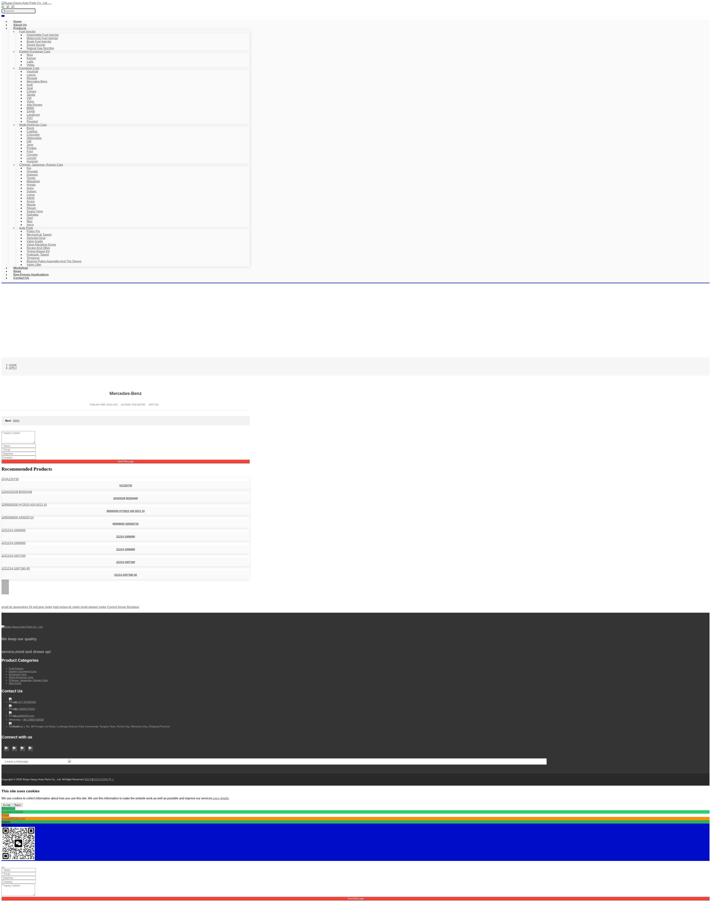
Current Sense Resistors (123, 607)
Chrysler (32, 154)
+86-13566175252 (24, 708)
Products (19, 28)
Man (29, 221)
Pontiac (32, 148)
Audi (30, 84)
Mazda (31, 204)
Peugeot (32, 121)
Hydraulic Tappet (38, 254)
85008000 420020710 (125, 523)
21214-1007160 (125, 562)
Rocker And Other (38, 248)
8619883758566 (12, 811)
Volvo (30, 101)
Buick (30, 128)
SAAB (31, 111)
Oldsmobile (34, 138)
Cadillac (32, 131)
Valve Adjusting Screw (41, 244)
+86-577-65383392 (24, 702)
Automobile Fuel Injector (43, 34)
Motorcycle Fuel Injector (42, 38)
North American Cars (33, 124)
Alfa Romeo (34, 104)
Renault (32, 78)
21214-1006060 (125, 536)
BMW (30, 108)
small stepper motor (93, 607)
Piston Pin (33, 231)
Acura (30, 201)
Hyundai (32, 171)
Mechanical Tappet (39, 234)
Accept (7, 805)
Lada (30, 61)
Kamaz (31, 58)
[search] (3, 16)
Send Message (126, 461)
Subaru (31, 191)
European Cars (29, 68)
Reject (17, 805)
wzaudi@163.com (23, 715)
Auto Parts (26, 228)
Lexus (31, 194)
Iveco (30, 224)
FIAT (30, 118)
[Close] (2, 867)
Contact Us (21, 278)
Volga (30, 64)
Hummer (32, 161)
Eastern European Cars (34, 51)
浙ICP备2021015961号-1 (99, 779)
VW (29, 98)
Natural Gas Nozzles (40, 48)
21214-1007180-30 (125, 574)
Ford (30, 151)
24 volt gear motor (40, 607)
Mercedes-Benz (37, 81)
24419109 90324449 (125, 498)
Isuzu (30, 188)
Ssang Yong (35, 211)
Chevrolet (33, 134)
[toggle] (50, 4)
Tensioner (33, 258)
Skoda (31, 94)
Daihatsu (33, 214)
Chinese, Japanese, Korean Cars (41, 164)
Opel (30, 218)
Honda (31, 184)
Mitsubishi (33, 181)
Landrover (33, 114)
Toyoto (31, 178)
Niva (30, 54)
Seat (30, 88)
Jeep (30, 144)
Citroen (31, 91)
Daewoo (32, 174)
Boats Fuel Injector (39, 41)
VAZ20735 (125, 485)
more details (221, 798)
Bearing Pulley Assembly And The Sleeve (54, 261)
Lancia (31, 74)
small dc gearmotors (14, 607)
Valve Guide (35, 241)
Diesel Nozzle (36, 44)
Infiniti (30, 198)
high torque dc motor (66, 607)
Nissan (31, 208)
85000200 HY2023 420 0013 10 (126, 511)
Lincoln (31, 158)
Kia (29, 168)
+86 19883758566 (33, 719)
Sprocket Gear (36, 238)
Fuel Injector (27, 31)
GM (29, 141)
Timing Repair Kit (38, 251)
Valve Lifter (34, 264)
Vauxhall (32, 71)
